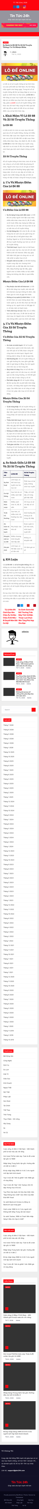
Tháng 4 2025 (8, 783)
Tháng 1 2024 (8, 846)
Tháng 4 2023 (8, 887)
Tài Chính (6, 1106)
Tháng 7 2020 (8, 999)
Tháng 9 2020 (8, 990)
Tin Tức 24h (19, 16)
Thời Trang (7, 1115)
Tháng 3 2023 (8, 891)
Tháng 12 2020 (8, 977)
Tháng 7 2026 (8, 725)
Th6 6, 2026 (9, 1398)
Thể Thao (6, 1110)
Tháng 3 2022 (8, 932)
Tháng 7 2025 (8, 770)
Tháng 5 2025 (8, 779)
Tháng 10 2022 (8, 914)
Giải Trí (6, 42)
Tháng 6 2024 (8, 824)
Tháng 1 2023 (8, 900)
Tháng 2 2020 (8, 1022)
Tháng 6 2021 (8, 963)
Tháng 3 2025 (8, 788)
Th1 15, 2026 (20, 698)
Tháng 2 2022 (8, 936)
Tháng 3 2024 (8, 837)
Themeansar (19, 1497)
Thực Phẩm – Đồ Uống (11, 1119)
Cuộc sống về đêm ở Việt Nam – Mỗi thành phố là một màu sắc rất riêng (25, 664)
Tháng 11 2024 (8, 806)
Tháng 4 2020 (8, 1013)
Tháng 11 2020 (8, 981)
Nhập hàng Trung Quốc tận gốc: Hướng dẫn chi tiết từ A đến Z (18, 1394)
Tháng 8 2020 (8, 995)
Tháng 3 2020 (8, 1017)
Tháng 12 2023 (8, 851)
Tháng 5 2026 (8, 734)
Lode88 (12, 103)
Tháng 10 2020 (8, 986)
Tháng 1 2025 (8, 797)
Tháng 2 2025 (8, 792)
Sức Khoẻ (6, 1101)
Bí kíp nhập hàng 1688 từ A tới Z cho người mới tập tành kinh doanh (17, 1433)
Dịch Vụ (6, 1065)
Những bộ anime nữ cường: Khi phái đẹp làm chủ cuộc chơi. (25, 694)
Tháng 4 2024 (8, 833)
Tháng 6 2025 (8, 774)
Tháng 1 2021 (8, 972)
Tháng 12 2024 (8, 801)
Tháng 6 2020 (8, 1004)
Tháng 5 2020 (8, 1008)
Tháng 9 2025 (8, 761)
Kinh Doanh (7, 1083)
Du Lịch (6, 1070)
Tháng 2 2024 (8, 842)
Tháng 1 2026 (8, 747)
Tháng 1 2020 (8, 1026)
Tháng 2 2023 (8, 896)
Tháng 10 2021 (8, 954)
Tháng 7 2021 (8, 959)
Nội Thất (6, 1092)
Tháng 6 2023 (8, 878)
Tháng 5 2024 (8, 828)
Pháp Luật (7, 1097)
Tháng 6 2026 (8, 730)
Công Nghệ (7, 1061)
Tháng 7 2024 (8, 819)
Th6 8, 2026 (9, 1359)
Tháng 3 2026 (8, 739)
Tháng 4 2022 (8, 927)
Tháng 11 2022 (8, 909)
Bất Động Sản (8, 1056)
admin (14, 52)
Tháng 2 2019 (8, 1035)
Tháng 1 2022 (8, 941)
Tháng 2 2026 (8, 743)
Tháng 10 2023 (8, 860)
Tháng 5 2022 (8, 923)
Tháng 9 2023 (8, 864)
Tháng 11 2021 (8, 950)
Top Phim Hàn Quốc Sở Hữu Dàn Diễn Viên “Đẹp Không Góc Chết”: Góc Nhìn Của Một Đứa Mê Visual (26, 679)
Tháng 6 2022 (8, 918)
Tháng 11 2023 (8, 855)
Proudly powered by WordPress (13, 1495)
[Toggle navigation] (36, 34)
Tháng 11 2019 (8, 1031)
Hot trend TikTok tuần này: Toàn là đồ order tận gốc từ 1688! (18, 1355)
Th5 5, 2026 (20, 684)
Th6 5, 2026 (9, 1437)
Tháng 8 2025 (8, 765)
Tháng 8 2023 (8, 869)
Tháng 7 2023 (8, 873)
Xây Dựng (6, 1123)
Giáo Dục (6, 1079)
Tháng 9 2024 (8, 815)
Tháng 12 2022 (8, 905)
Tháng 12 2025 (8, 752)
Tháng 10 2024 (8, 810)
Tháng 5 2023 (8, 882)
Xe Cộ (5, 1132)
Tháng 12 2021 (8, 945)
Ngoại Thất (7, 1088)
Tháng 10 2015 (8, 1040)
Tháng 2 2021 (8, 968)
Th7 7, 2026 (20, 668)
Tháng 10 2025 (8, 756)
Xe (4, 1128)
